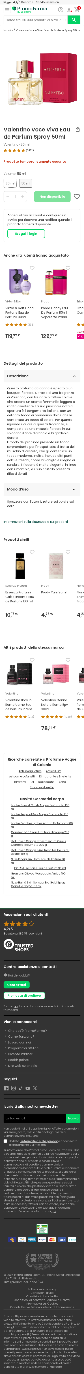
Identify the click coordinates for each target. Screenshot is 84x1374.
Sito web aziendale (22, 1065)
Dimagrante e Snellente (55, 776)
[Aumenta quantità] (22, 196)
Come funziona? (21, 1036)
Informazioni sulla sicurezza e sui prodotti (36, 521)
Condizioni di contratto (42, 1296)
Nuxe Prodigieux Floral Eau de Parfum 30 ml (38, 861)
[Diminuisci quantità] (8, 196)
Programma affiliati (23, 1048)
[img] (42, 150)
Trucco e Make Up (42, 787)
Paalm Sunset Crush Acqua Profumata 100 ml (40, 807)
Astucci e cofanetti (22, 776)
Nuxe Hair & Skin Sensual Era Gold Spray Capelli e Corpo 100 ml (38, 884)
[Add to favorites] (76, 196)
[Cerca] (73, 19)
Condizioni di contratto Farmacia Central (42, 1300)
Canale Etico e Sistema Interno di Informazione (42, 1307)
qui (16, 1006)
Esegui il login (26, 233)
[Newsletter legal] (6, 1143)
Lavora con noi (19, 1042)
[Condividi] (77, 129)
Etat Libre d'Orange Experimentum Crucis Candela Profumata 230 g (38, 843)
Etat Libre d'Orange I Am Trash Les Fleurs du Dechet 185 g (40, 852)
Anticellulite (53, 771)
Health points (18, 1060)
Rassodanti (46, 782)
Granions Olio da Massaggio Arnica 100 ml (38, 875)
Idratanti (20, 782)
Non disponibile (52, 196)
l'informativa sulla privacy (39, 1141)
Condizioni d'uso (42, 1293)
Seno (62, 782)
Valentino (11, 144)
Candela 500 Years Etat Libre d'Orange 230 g (40, 834)
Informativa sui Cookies (42, 1303)
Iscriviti (73, 1118)
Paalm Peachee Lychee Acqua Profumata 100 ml (42, 825)
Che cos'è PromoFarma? (27, 1030)
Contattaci (16, 985)
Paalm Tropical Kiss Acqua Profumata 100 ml (39, 816)
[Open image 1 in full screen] (42, 79)
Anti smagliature (30, 771)
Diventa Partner (20, 1054)
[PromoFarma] (29, 9)
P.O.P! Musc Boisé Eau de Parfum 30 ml (40, 868)
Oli (32, 782)
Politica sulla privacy (42, 1289)
